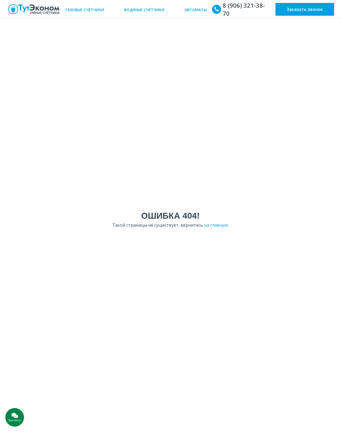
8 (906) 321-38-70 (244, 9)
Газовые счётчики (85, 9)
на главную (216, 225)
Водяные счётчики (144, 9)
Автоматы (196, 9)
